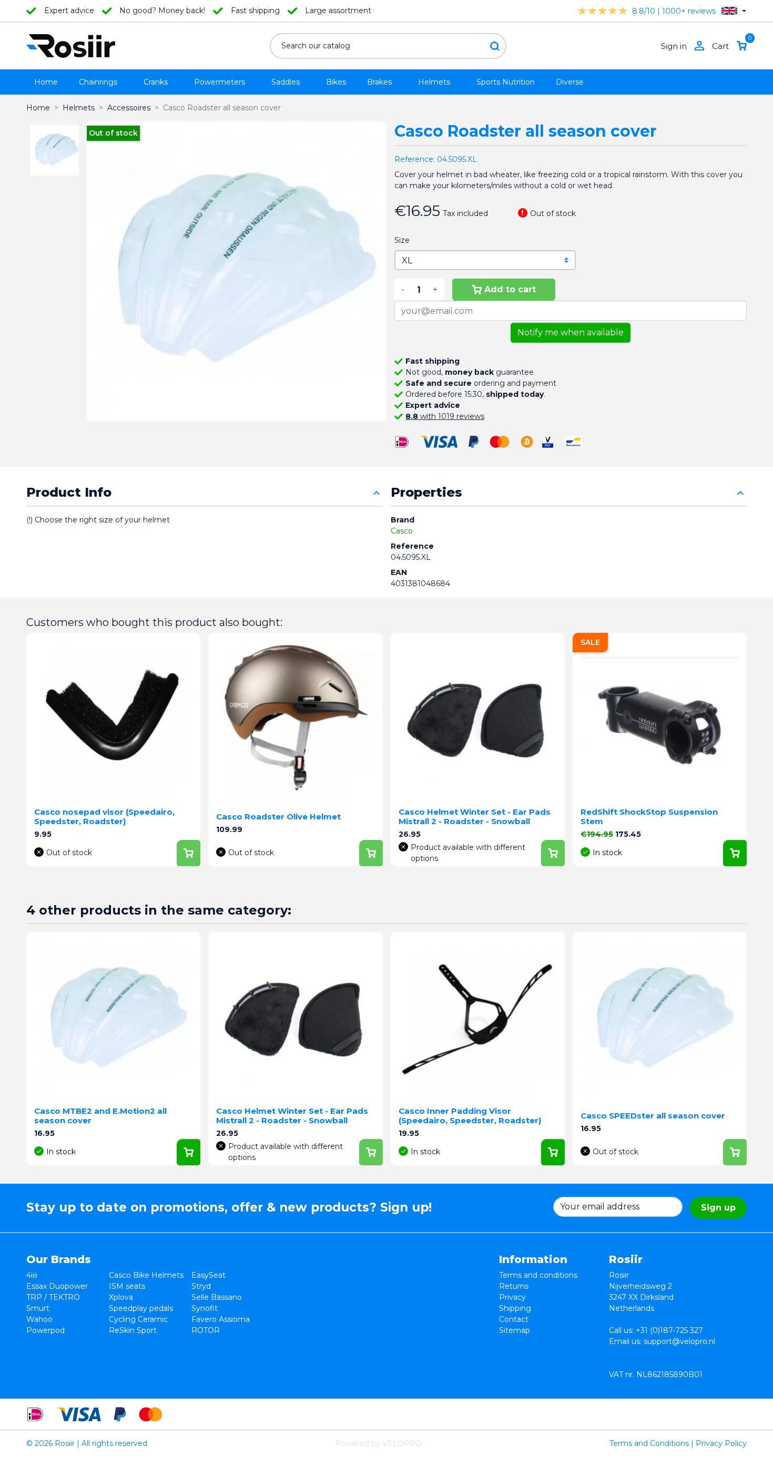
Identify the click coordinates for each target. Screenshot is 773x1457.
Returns (513, 1286)
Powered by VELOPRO (378, 1443)
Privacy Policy (721, 1443)
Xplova (121, 1297)
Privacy (512, 1297)
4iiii (31, 1275)
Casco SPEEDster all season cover (653, 1116)
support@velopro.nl (679, 1341)
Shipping (515, 1308)
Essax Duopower (57, 1286)
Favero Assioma (220, 1319)
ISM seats (127, 1286)
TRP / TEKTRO (53, 1297)
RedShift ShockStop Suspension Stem (649, 816)
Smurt (37, 1308)
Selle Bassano (216, 1297)
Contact (513, 1319)
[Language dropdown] (734, 10)
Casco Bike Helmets (146, 1275)
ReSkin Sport (133, 1330)
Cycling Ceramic (138, 1319)
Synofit (204, 1308)
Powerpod (45, 1330)
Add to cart (510, 289)
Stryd (201, 1286)
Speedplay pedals (141, 1308)
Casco (402, 531)
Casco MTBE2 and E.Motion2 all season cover (100, 1115)
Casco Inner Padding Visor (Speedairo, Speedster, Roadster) (470, 1115)
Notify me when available (570, 332)
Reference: (414, 159)
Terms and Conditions (649, 1443)
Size (402, 240)
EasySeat (208, 1275)
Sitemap (514, 1330)
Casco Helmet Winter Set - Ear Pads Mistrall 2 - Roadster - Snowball (475, 816)
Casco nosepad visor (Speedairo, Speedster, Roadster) (104, 816)
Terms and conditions (538, 1275)
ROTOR (205, 1330)
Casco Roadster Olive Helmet (278, 817)
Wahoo (39, 1319)
